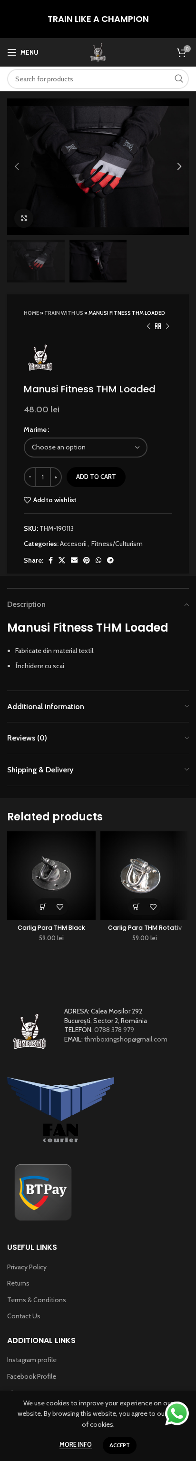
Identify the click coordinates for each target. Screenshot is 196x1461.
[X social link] (62, 560)
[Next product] (167, 326)
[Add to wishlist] (59, 906)
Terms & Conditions (36, 1299)
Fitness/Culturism (117, 543)
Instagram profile (32, 1359)
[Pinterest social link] (86, 560)
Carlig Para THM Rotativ (145, 928)
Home (31, 313)
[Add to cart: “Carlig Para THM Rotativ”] (136, 906)
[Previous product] (148, 326)
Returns (18, 1283)
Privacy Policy (27, 1267)
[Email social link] (74, 560)
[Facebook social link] (51, 560)
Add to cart (96, 476)
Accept (119, 1445)
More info (75, 1444)
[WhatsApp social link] (98, 560)
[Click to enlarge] (23, 218)
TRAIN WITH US (63, 313)
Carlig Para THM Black (51, 928)
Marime (35, 429)
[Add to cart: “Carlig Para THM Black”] (43, 906)
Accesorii (73, 543)
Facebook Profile (31, 1376)
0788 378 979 (114, 1029)
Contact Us (23, 1316)
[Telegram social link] (110, 560)
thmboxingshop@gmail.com (125, 1039)
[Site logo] (98, 51)
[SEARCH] (179, 79)
